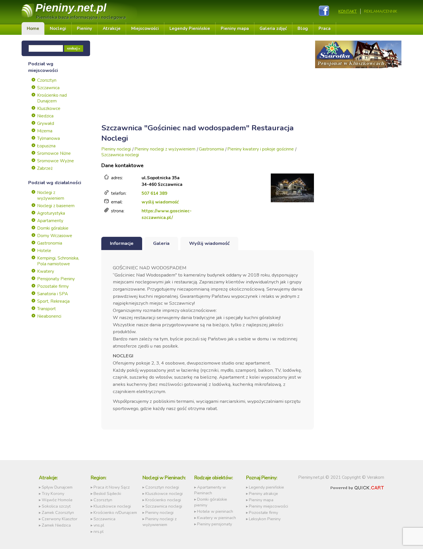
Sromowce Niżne (54, 153)
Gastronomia (49, 243)
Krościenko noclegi (163, 500)
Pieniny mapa (235, 28)
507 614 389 (154, 193)
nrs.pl (99, 531)
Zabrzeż (45, 168)
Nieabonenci (49, 316)
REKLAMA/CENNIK (380, 11)
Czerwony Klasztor (59, 519)
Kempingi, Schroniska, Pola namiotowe (58, 261)
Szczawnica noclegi (120, 155)
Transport (46, 309)
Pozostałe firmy (53, 286)
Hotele (44, 250)
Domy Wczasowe (54, 236)
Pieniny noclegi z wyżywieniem (164, 149)
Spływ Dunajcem (57, 487)
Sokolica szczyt (56, 506)
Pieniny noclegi (116, 149)
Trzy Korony (53, 493)
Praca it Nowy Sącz (112, 487)
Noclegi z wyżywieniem (50, 195)
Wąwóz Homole (57, 500)
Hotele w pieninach (215, 511)
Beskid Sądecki (107, 493)
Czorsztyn (46, 80)
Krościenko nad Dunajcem (52, 98)
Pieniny (70, 7)
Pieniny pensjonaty (214, 524)
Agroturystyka (51, 213)
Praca (325, 28)
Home (33, 28)
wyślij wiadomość (160, 202)
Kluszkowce (48, 108)
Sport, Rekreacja (53, 301)
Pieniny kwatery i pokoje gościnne (260, 149)
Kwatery (45, 271)
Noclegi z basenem (56, 206)
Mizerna (44, 131)
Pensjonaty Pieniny (56, 279)
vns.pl (99, 525)
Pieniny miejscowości (268, 506)
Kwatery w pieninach (216, 518)
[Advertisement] (207, 81)
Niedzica (45, 116)
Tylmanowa (48, 138)
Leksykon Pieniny (265, 519)
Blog (303, 28)
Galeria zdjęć (273, 28)
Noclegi (58, 28)
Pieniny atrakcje (263, 493)
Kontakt (347, 11)
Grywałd (45, 123)
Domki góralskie (52, 228)
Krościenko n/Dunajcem (115, 512)
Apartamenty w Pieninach (210, 490)
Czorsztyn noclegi (162, 487)
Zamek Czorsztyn (58, 512)
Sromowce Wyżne (55, 161)
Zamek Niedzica (56, 525)
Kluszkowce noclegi (112, 506)
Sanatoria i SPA (52, 294)
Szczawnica (48, 88)
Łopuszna (46, 146)
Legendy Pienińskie (189, 28)
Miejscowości (145, 28)
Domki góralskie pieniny (210, 502)
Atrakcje (112, 28)
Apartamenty (50, 221)
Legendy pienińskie (266, 487)
